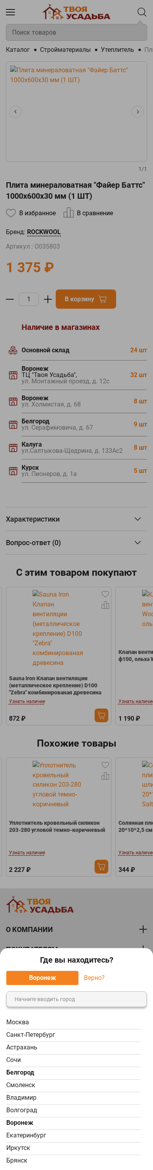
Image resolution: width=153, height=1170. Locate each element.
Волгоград (21, 1110)
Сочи (13, 1060)
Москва (17, 1022)
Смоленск (20, 1085)
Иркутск (18, 1148)
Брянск (16, 1160)
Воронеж (19, 1122)
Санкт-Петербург (30, 1034)
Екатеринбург (26, 1135)
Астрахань (21, 1047)
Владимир (21, 1097)
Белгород (20, 1072)
